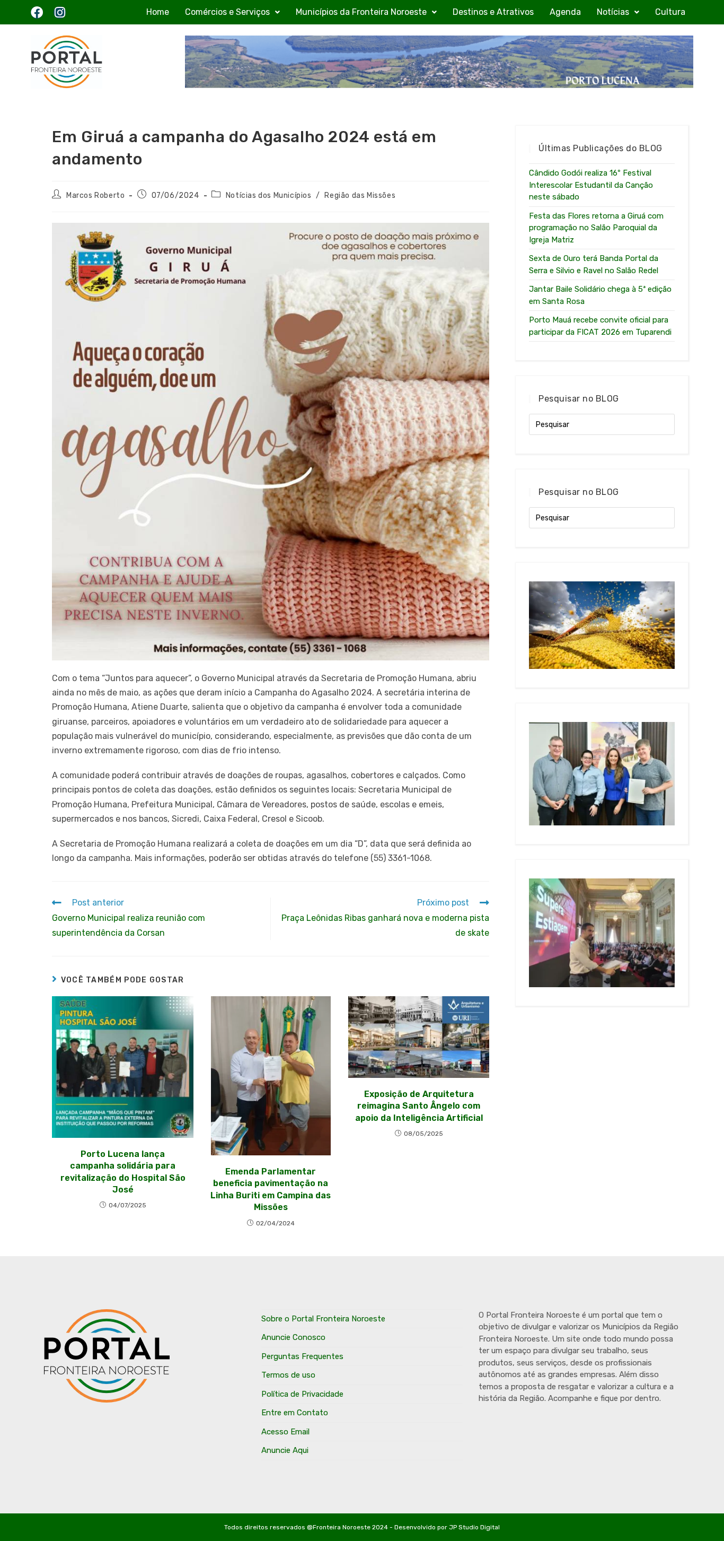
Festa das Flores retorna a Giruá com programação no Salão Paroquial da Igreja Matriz (596, 228)
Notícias (613, 12)
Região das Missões (359, 195)
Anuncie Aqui (284, 1450)
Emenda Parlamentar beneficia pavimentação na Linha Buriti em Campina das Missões (270, 1189)
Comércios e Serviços (227, 12)
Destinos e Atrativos (493, 12)
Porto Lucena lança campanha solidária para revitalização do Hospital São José (123, 1172)
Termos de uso (288, 1375)
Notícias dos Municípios (269, 195)
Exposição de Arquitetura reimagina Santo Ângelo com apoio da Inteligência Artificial (419, 1106)
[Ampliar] (475, 236)
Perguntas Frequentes (302, 1356)
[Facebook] (37, 12)
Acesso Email (285, 1431)
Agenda (565, 12)
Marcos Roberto (95, 195)
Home (157, 12)
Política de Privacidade (302, 1394)
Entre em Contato (294, 1412)
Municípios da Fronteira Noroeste (361, 12)
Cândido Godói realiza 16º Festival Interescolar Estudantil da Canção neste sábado (591, 185)
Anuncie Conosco (293, 1337)
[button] (232, 12)
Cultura (670, 12)
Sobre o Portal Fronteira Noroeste (323, 1319)
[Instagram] (60, 12)
